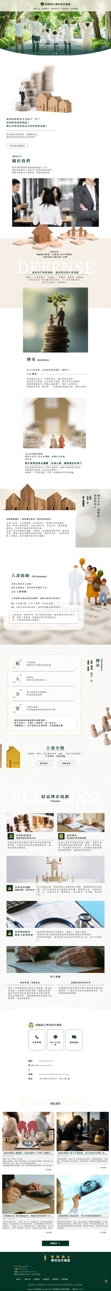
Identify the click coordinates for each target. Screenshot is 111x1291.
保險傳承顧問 (41, 1285)
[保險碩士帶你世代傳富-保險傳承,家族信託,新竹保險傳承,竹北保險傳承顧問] (55, 4)
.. (71, 1289)
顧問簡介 (45, 9)
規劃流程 (65, 9)
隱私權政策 (56, 1289)
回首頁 (18, 1279)
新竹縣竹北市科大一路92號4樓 (29, 1274)
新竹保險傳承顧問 (64, 1285)
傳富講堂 (54, 9)
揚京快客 (38, 1289)
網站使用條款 (65, 1289)
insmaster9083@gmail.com (27, 1272)
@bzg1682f (24, 1266)
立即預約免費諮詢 (17, 146)
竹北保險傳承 (77, 1285)
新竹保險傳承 (52, 1285)
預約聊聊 (74, 9)
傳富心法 (37, 9)
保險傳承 (32, 1285)
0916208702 (22, 1269)
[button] (54, 53)
